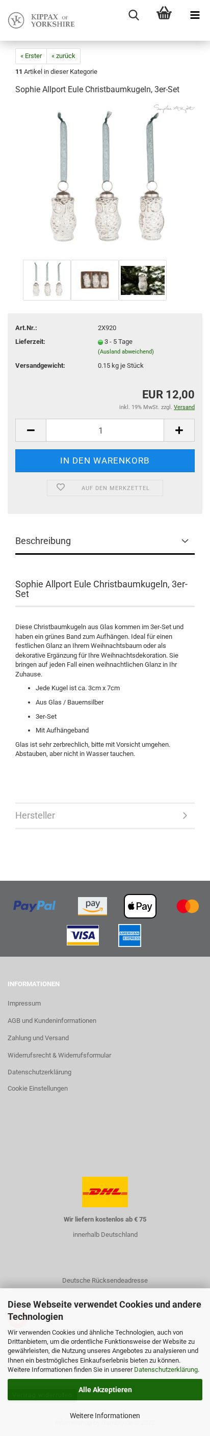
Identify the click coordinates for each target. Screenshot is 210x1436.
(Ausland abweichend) (126, 351)
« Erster (31, 56)
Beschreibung (43, 540)
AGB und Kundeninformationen (52, 1020)
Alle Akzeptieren (105, 1390)
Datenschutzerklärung (166, 1369)
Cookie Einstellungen (38, 1088)
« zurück (63, 56)
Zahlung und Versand (38, 1038)
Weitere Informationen (105, 1416)
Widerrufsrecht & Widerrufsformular (59, 1055)
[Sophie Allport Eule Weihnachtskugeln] (105, 180)
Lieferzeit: (30, 341)
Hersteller (35, 815)
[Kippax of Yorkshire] (41, 20)
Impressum (24, 1003)
